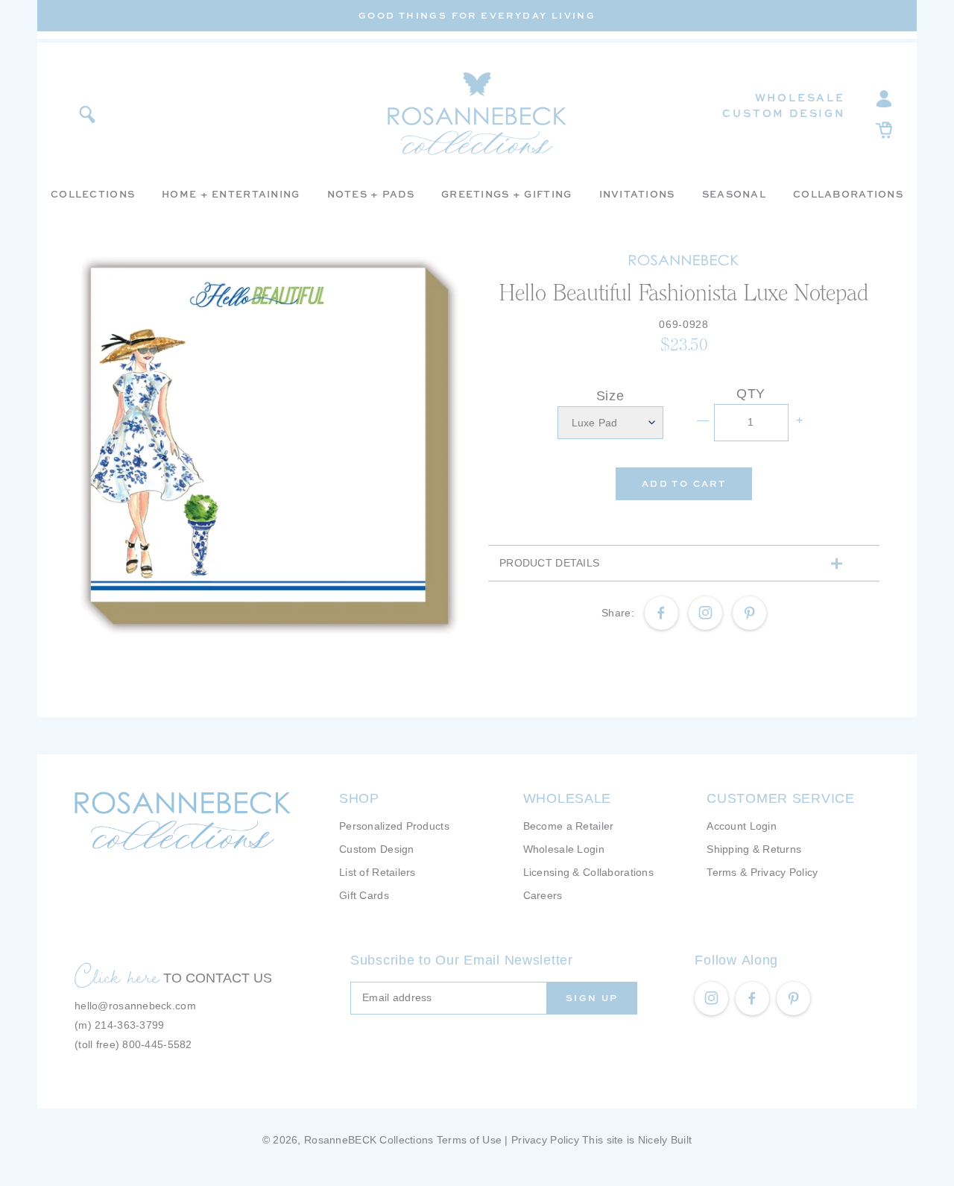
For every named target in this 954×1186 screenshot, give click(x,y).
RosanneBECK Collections (368, 1140)
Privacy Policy (545, 1140)
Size (610, 395)
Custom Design (783, 113)
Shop (359, 798)
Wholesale (800, 97)
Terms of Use (469, 1140)
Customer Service (781, 798)
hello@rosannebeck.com (135, 1006)
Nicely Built (665, 1140)
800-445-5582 (157, 1044)
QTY (750, 393)
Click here (117, 975)
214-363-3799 (129, 1025)
